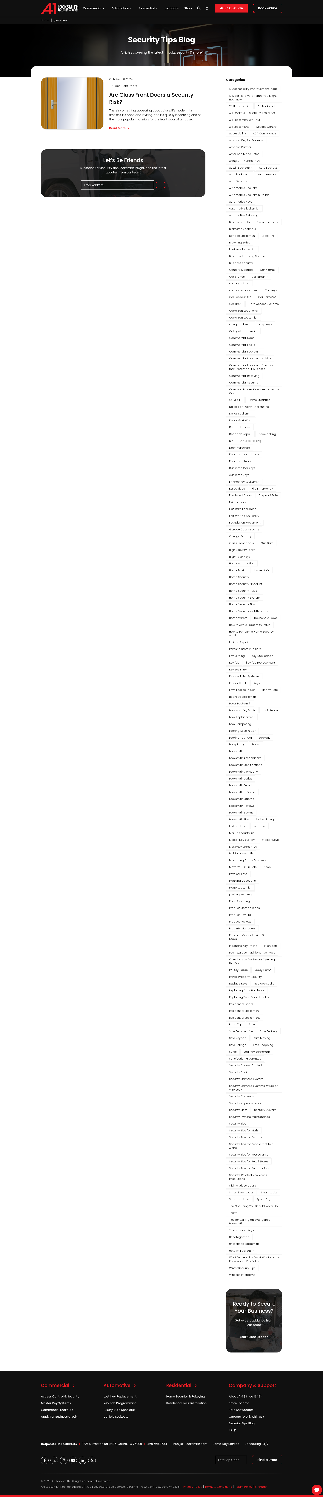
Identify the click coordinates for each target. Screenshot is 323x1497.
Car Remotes (267, 297)
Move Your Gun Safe (243, 867)
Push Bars (271, 946)
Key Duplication (262, 656)
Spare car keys (239, 1199)
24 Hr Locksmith (240, 106)
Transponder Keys (241, 1230)
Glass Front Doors (124, 86)
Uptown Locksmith (241, 1251)
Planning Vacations (242, 881)
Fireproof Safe (268, 495)
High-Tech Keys (239, 557)
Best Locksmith (239, 222)
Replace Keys (238, 983)
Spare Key (263, 1199)
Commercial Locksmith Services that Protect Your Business (251, 367)
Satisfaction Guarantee (245, 1058)
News (267, 867)
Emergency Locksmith (244, 482)
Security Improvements (245, 1103)
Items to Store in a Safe (245, 649)
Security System (265, 1110)
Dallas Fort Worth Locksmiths (249, 407)
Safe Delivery (269, 1031)
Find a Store (267, 1459)
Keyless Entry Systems (244, 676)
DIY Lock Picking (250, 441)
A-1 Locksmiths (239, 127)
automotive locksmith (244, 208)
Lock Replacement (242, 717)
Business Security (241, 263)
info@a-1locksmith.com (190, 1444)
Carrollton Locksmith (243, 317)
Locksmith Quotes (241, 799)
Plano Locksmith (240, 887)
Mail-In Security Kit (241, 833)
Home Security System (244, 598)
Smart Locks (268, 1192)
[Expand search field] (199, 8)
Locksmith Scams (241, 812)
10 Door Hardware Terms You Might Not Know (253, 97)
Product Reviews (240, 921)
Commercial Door (241, 338)
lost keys (259, 826)
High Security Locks (242, 550)
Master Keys (270, 840)
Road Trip (235, 1024)
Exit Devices (237, 488)
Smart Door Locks (241, 1192)
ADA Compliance (264, 133)
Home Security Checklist (245, 584)
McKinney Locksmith (243, 847)
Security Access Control (245, 1065)
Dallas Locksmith (240, 413)
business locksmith (242, 249)
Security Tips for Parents (245, 1137)
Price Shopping (239, 901)
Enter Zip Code (228, 1460)
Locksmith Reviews (242, 806)
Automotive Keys (240, 202)
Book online (267, 8)
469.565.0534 (231, 8)
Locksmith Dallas (240, 778)
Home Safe (262, 570)
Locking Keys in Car (242, 731)
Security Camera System (246, 1079)
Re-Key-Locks (238, 970)
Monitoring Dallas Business (247, 860)
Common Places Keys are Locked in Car (254, 391)
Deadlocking (267, 434)
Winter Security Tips (242, 1268)
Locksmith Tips (239, 819)
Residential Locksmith (244, 1011)
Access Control (266, 127)
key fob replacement (260, 662)
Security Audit (238, 1072)
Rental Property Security (245, 977)
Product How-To (240, 915)
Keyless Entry (238, 669)
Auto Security (238, 181)
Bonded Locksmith (242, 236)
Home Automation (242, 563)
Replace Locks (264, 983)
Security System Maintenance (249, 1117)
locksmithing (265, 819)
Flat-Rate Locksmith (242, 509)
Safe (252, 1024)
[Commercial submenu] (103, 8)
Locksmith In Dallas (242, 792)
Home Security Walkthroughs (249, 611)
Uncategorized (239, 1237)
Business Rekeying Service (247, 256)
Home (45, 20)
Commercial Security (243, 382)
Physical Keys (238, 874)
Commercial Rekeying (244, 376)
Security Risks (238, 1110)
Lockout (264, 738)
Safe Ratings (237, 1045)
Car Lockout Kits (240, 297)
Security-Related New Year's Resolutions (248, 1177)
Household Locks (266, 618)
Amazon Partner (240, 147)
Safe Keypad (238, 1038)
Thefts (233, 1213)
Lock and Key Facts (242, 710)
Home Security (239, 577)
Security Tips (237, 1123)
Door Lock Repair (240, 461)
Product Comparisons (244, 908)
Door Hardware (239, 448)
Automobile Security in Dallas (249, 195)
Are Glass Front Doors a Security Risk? (151, 98)
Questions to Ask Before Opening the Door (252, 961)
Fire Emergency (262, 488)
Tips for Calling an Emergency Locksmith (249, 1221)
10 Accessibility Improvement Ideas (253, 89)
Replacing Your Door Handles (249, 997)
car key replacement (243, 290)
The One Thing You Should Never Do (253, 1206)
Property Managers (242, 928)
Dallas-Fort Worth (241, 420)
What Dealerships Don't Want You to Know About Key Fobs (254, 1259)
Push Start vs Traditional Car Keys (252, 952)
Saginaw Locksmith (257, 1052)
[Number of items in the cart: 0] (206, 8)
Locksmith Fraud (240, 785)
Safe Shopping (263, 1045)
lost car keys (238, 826)
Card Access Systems (263, 304)
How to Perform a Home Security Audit (251, 633)
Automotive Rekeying (243, 215)
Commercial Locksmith (245, 351)
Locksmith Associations (245, 758)
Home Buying (238, 570)
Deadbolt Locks (240, 427)
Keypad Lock (238, 683)
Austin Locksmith (240, 168)
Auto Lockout (268, 168)
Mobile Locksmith (241, 853)
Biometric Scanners (242, 229)
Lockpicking (237, 744)
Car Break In (260, 277)
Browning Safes (239, 242)
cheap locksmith (240, 324)
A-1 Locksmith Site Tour (244, 120)
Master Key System (242, 840)
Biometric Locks (267, 222)
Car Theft (235, 304)
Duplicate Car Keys (242, 468)
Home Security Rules (243, 591)
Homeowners (238, 618)
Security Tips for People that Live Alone (251, 1146)
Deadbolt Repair (240, 434)
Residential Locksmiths (244, 1018)
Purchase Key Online (243, 946)
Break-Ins (268, 236)
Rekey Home (263, 970)
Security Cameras (241, 1096)
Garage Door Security (244, 529)
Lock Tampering (240, 724)
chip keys (265, 324)
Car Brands (237, 277)
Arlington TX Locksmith (244, 161)
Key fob (234, 662)
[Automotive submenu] (131, 8)
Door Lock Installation (244, 454)
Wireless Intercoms (242, 1275)
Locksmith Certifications (245, 765)
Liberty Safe (270, 690)
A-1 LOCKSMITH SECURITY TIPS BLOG (252, 113)
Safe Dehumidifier (241, 1031)
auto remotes (266, 174)
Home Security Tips (242, 604)
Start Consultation (254, 1337)
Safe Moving (261, 1038)
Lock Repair (270, 710)
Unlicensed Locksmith (244, 1244)
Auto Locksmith (239, 174)
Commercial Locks (242, 345)
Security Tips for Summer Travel (250, 1168)
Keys (257, 683)
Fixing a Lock (237, 502)
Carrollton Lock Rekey (244, 311)
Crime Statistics (259, 400)
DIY (231, 441)
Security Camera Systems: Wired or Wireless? (253, 1087)
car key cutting (239, 283)
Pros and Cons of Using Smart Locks (250, 937)
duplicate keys (239, 475)
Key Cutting (237, 656)
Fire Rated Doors (240, 495)
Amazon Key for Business (246, 140)
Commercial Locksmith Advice (250, 358)
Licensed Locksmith (242, 697)
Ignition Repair (239, 642)
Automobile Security (243, 188)
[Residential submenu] (157, 8)
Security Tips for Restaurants (248, 1154)
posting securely (240, 894)
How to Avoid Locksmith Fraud (250, 625)
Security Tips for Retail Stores (249, 1161)
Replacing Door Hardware (246, 990)
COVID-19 (235, 400)
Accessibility (237, 133)
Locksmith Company (243, 772)
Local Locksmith (240, 703)
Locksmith (236, 751)
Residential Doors (241, 1004)
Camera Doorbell (241, 270)
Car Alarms (268, 270)
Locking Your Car (240, 738)
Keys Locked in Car (242, 690)
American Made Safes (244, 154)
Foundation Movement (245, 522)
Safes (233, 1052)
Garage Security (240, 536)
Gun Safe (267, 543)
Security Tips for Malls (244, 1130)
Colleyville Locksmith (243, 331)
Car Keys (271, 290)
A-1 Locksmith (267, 106)
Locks (256, 744)
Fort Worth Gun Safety (244, 516)
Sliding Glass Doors (242, 1185)
